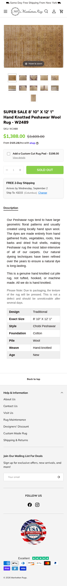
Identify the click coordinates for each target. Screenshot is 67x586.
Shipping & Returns (15, 440)
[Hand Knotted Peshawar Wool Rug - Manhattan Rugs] (12, 78)
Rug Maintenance (14, 419)
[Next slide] (60, 44)
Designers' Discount (16, 426)
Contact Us (10, 406)
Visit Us (8, 413)
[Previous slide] (6, 44)
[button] (61, 11)
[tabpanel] (33, 288)
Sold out (45, 170)
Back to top (33, 379)
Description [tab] (10, 207)
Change (42, 192)
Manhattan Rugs (19, 577)
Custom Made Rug (15, 433)
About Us (9, 399)
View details (19, 157)
